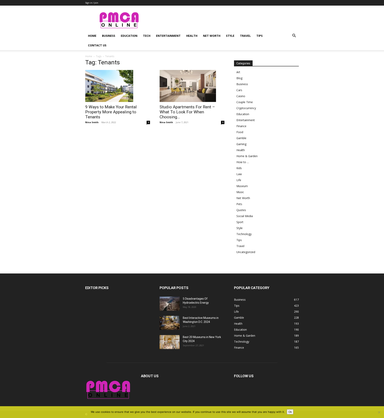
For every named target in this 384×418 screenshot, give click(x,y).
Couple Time (244, 102)
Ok (290, 411)
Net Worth (211, 36)
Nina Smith (92, 122)
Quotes (241, 210)
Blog (239, 78)
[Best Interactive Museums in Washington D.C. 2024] (170, 323)
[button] (294, 36)
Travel (245, 36)
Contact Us (97, 45)
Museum (242, 186)
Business (108, 36)
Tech (146, 36)
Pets (239, 204)
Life (238, 180)
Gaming (241, 144)
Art (238, 72)
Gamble (241, 138)
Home (92, 36)
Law (239, 174)
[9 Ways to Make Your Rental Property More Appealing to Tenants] (117, 86)
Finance (241, 126)
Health (191, 36)
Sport (239, 222)
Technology (244, 234)
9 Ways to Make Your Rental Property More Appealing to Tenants (111, 112)
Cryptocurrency (246, 108)
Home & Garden (247, 156)
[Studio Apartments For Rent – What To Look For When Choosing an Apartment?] (192, 86)
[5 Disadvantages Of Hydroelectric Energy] (170, 304)
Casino (240, 96)
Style (230, 36)
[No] (379, 412)
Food (239, 132)
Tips (259, 36)
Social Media (244, 216)
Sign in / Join (91, 2)
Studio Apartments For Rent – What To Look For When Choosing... (187, 112)
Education (129, 36)
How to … (242, 162)
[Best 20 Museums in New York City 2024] (170, 342)
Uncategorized (245, 252)
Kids (239, 168)
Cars (239, 90)
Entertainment (168, 36)
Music (240, 192)
